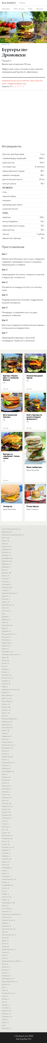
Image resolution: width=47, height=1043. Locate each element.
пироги (6, 812)
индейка (6, 631)
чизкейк (6, 1008)
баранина (7, 532)
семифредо (7, 868)
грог (4, 614)
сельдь (5, 862)
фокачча (6, 967)
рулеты (6, 844)
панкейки (6, 789)
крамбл (5, 692)
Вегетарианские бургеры (10, 416)
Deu (26, 1039)
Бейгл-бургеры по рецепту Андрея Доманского (34, 417)
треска (5, 941)
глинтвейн (6, 584)
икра (5, 628)
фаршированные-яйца (11, 961)
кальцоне (6, 637)
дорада (5, 616)
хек (4, 987)
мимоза (6, 739)
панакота (6, 786)
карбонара (7, 643)
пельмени (7, 797)
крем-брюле (7, 695)
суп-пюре (7, 908)
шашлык (6, 1014)
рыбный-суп (8, 847)
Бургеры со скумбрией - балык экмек (11, 456)
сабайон (6, 850)
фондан (6, 970)
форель (5, 973)
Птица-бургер (33, 506)
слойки (5, 882)
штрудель (7, 1016)
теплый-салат (8, 920)
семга (5, 865)
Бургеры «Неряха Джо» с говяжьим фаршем (11, 378)
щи (4, 1025)
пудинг (6, 833)
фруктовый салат (9, 981)
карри (5, 649)
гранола (6, 599)
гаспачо (6, 581)
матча (5, 733)
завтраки (6, 9)
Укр (17, 1039)
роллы (5, 841)
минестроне (7, 742)
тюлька (5, 952)
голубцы (6, 590)
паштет (6, 795)
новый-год (7, 757)
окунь (5, 774)
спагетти (6, 897)
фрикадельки (8, 979)
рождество (7, 838)
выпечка (6, 573)
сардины (6, 856)
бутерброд (7, 558)
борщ (5, 543)
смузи (5, 888)
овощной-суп (8, 762)
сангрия (6, 853)
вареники (7, 561)
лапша (6, 713)
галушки (6, 579)
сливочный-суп (9, 879)
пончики (6, 827)
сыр (24, 84)
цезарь (5, 999)
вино (5, 570)
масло (5, 730)
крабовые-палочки (10, 689)
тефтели (6, 923)
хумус (5, 996)
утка (4, 958)
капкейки (6, 640)
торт (4, 932)
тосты (5, 938)
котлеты (6, 684)
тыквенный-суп (9, 949)
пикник (25, 81)
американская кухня (12, 81)
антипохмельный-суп (11, 529)
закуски (39, 9)
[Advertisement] (23, 117)
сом (4, 891)
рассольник (7, 835)
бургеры (6, 555)
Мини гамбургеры (34, 467)
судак (5, 906)
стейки (5, 900)
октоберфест (8, 771)
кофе (5, 687)
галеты (5, 576)
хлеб (5, 990)
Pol (29, 1039)
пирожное (7, 818)
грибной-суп (8, 605)
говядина (11, 84)
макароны (7, 722)
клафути (6, 669)
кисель (5, 663)
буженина (6, 549)
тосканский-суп (9, 935)
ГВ (8, 44)
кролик (6, 704)
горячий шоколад (9, 593)
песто (5, 800)
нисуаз (5, 754)
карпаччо (6, 646)
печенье (6, 803)
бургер (39, 81)
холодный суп (8, 993)
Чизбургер (7, 506)
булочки (6, 552)
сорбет (5, 894)
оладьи (6, 777)
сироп (5, 873)
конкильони (7, 678)
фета (5, 964)
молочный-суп (8, 745)
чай (4, 1002)
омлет (5, 783)
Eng (21, 1039)
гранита (6, 596)
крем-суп (6, 698)
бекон (5, 538)
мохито (5, 751)
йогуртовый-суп (9, 634)
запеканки (7, 625)
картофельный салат (11, 654)
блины (5, 541)
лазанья (6, 710)
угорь (5, 955)
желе (5, 622)
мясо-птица (19, 9)
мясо (4, 84)
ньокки (5, 760)
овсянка (6, 765)
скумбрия (6, 876)
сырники (6, 911)
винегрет (6, 567)
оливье (6, 780)
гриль (32, 81)
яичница (6, 1028)
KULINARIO (9, 3)
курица (6, 707)
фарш (19, 84)
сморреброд (7, 885)
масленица (7, 727)
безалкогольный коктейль (13, 535)
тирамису (6, 926)
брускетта (7, 546)
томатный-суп (8, 929)
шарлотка (6, 1011)
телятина (6, 917)
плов (4, 821)
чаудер (5, 1005)
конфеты (6, 681)
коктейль (6, 675)
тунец (5, 943)
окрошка (6, 768)
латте (5, 716)
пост (5, 830)
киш (4, 666)
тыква (5, 946)
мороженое (7, 748)
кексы (5, 660)
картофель (7, 652)
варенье (6, 564)
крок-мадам (7, 701)
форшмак (6, 976)
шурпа (5, 1022)
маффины (6, 736)
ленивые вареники (10, 719)
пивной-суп (7, 806)
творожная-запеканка (11, 914)
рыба (30, 9)
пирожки (6, 815)
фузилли (6, 984)
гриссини (6, 611)
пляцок (5, 824)
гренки (5, 602)
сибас (5, 870)
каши (5, 657)
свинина (6, 859)
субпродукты (8, 903)
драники (6, 619)
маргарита (7, 725)
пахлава (6, 792)
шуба (5, 1019)
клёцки (5, 672)
